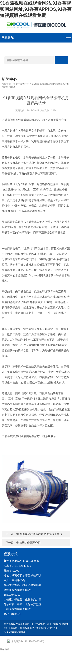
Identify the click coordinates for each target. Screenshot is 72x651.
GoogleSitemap (17, 632)
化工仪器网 (53, 624)
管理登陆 (63, 624)
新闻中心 (25, 84)
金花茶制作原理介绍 (28, 542)
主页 (15, 84)
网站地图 (4, 649)
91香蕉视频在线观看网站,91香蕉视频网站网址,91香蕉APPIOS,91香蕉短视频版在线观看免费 (36, 9)
